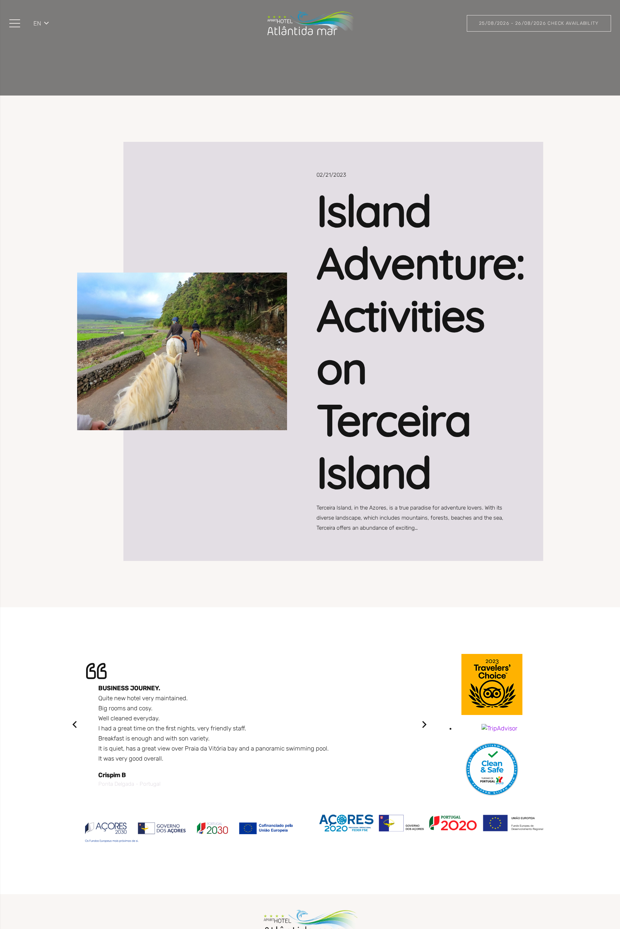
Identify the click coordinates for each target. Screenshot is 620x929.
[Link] (309, 23)
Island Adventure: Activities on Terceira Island (420, 341)
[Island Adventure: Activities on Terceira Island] (182, 277)
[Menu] (14, 23)
